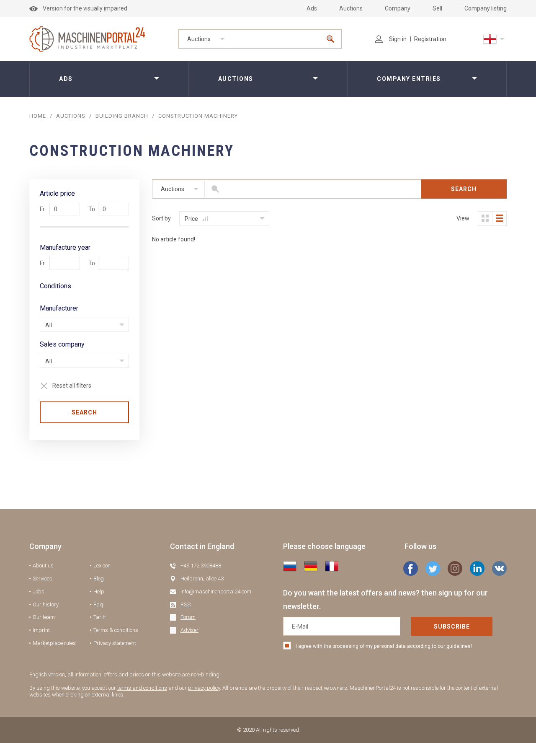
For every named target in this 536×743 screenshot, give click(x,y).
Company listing (485, 8)
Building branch (121, 116)
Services (42, 578)
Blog (98, 578)
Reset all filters (71, 385)
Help (98, 591)
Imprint (41, 630)
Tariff (99, 617)
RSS (185, 604)
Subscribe (452, 626)
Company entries (409, 78)
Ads (312, 8)
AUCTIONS (70, 116)
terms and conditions (142, 688)
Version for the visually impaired (85, 8)
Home (37, 116)
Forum (188, 617)
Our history (46, 604)
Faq (98, 604)
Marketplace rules (54, 643)
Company (397, 8)
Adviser (189, 630)
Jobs (38, 591)
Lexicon (102, 565)
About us (43, 565)
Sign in (398, 39)
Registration (430, 39)
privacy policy (204, 688)
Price (192, 218)
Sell (437, 8)
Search (84, 412)
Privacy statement (114, 643)
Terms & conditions (115, 630)
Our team (44, 617)
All (48, 325)
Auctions (351, 8)
